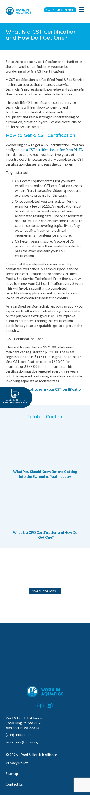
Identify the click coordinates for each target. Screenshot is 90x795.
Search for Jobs (44, 591)
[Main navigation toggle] (81, 10)
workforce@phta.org (22, 742)
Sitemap (12, 773)
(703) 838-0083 (18, 735)
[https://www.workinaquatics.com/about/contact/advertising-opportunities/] (45, 678)
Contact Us (14, 784)
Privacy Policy (17, 763)
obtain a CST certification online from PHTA (49, 150)
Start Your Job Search (60, 10)
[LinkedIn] (50, 706)
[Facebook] (40, 706)
